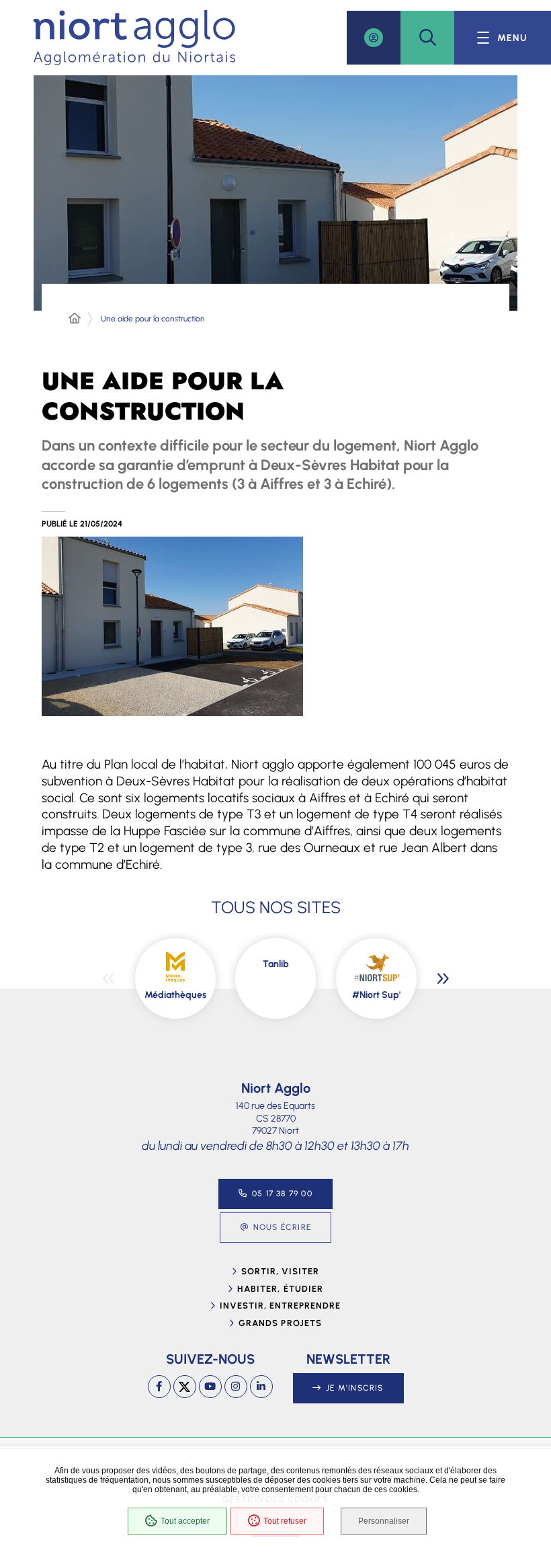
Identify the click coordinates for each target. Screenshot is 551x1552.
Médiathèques (175, 995)
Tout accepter (185, 1521)
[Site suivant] (443, 978)
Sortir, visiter (280, 1271)
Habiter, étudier (280, 1289)
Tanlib (276, 964)
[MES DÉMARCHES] (373, 38)
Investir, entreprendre (280, 1306)
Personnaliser (383, 1521)
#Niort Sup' (376, 995)
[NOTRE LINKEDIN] (261, 1386)
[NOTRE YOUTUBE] (210, 1386)
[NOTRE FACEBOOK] (159, 1386)
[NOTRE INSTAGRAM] (235, 1386)
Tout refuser (284, 1521)
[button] (427, 38)
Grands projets (280, 1323)
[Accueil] (75, 319)
